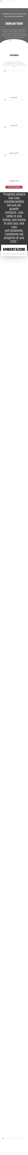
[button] (26, 4)
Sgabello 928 (14, 181)
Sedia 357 (14, 97)
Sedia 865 (14, 125)
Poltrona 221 (14, 153)
